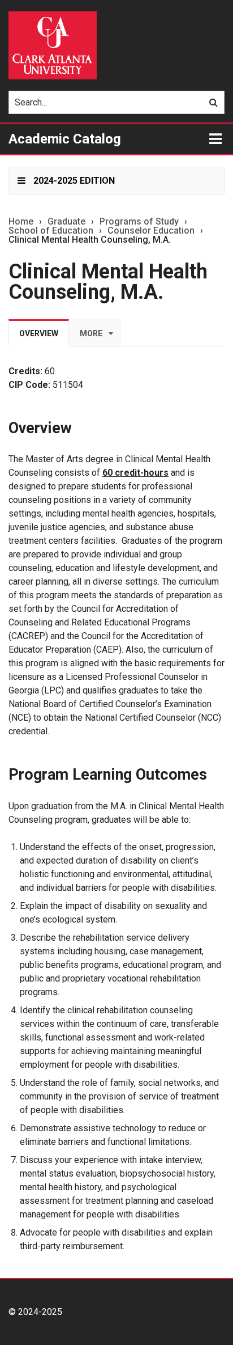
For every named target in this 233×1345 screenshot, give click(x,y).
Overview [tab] (38, 333)
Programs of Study (139, 221)
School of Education (50, 230)
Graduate (66, 221)
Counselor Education (151, 230)
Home (20, 221)
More (91, 333)
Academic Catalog (64, 139)
